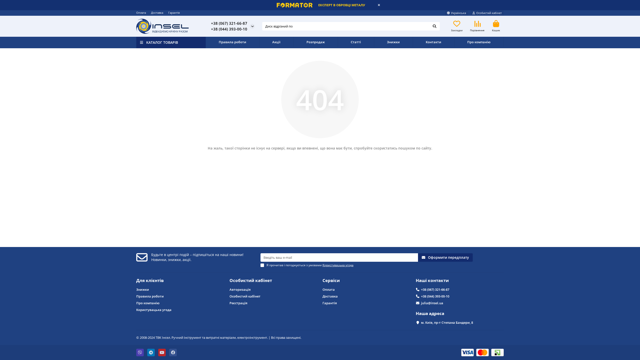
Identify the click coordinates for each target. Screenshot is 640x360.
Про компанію (478, 42)
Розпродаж (315, 42)
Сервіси (331, 280)
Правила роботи (232, 42)
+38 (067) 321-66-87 (435, 289)
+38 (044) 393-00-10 (435, 296)
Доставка (157, 12)
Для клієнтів (150, 280)
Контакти (433, 42)
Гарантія (174, 12)
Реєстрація (238, 303)
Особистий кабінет (251, 280)
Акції (276, 42)
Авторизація (240, 289)
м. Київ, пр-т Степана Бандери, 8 (447, 322)
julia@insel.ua (432, 303)
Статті (356, 42)
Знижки (393, 42)
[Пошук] (435, 26)
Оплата (141, 12)
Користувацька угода (154, 310)
